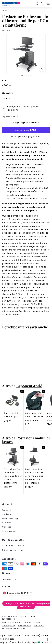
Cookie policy (8, 625)
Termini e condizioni (12, 622)
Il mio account (10, 531)
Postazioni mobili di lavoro (26, 439)
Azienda (6, 522)
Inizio (4, 11)
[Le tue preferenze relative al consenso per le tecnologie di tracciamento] (47, 639)
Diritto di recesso (32, 622)
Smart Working (10, 518)
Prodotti (6, 510)
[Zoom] (42, 69)
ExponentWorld (29, 385)
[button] (44, 642)
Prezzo (6, 80)
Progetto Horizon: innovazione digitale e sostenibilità (28, 605)
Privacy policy (24, 625)
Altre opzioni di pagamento (26, 136)
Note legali (39, 625)
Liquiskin (6, 514)
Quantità (8, 93)
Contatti (7, 527)
